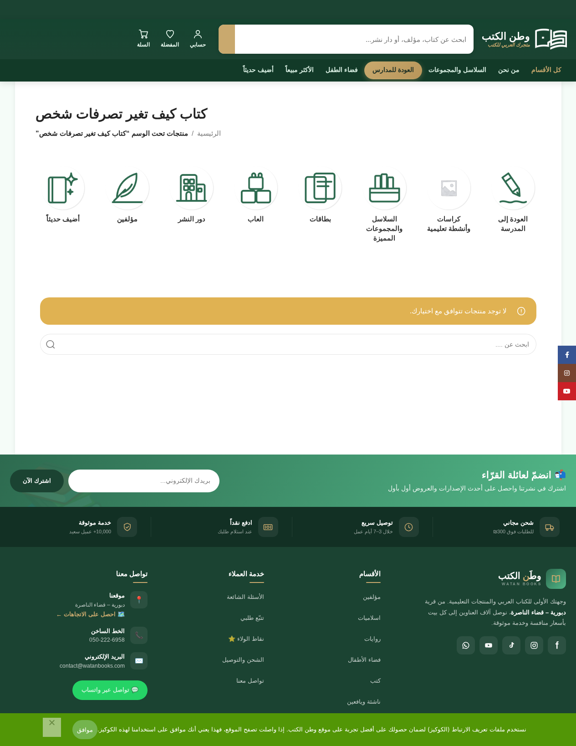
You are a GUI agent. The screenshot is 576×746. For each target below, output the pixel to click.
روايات (372, 638)
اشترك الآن (37, 480)
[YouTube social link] (567, 391)
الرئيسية (209, 133)
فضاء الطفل (342, 69)
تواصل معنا (250, 680)
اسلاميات (369, 617)
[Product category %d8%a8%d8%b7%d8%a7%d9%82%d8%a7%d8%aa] (320, 197)
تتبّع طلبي (252, 617)
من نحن (509, 69)
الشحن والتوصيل (243, 659)
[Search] (50, 344)
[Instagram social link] (567, 373)
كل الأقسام (546, 69)
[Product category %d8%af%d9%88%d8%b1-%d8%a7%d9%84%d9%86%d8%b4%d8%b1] (191, 197)
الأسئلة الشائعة (245, 596)
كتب (375, 680)
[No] (52, 727)
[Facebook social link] (567, 355)
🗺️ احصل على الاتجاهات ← (90, 614)
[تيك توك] (511, 645)
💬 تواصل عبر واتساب (110, 689)
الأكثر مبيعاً (299, 69)
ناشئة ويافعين (364, 701)
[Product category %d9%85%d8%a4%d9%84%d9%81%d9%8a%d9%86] (127, 197)
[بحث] (227, 39)
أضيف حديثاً (258, 69)
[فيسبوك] (557, 645)
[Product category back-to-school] (512, 202)
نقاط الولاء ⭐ (246, 638)
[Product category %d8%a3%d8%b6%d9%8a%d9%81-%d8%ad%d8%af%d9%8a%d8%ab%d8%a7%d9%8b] (63, 197)
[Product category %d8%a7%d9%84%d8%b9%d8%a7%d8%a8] (255, 197)
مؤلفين (372, 596)
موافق (85, 729)
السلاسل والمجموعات (457, 69)
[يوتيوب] (488, 645)
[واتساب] (466, 645)
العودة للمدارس (393, 69)
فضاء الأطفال (364, 659)
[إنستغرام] (534, 645)
